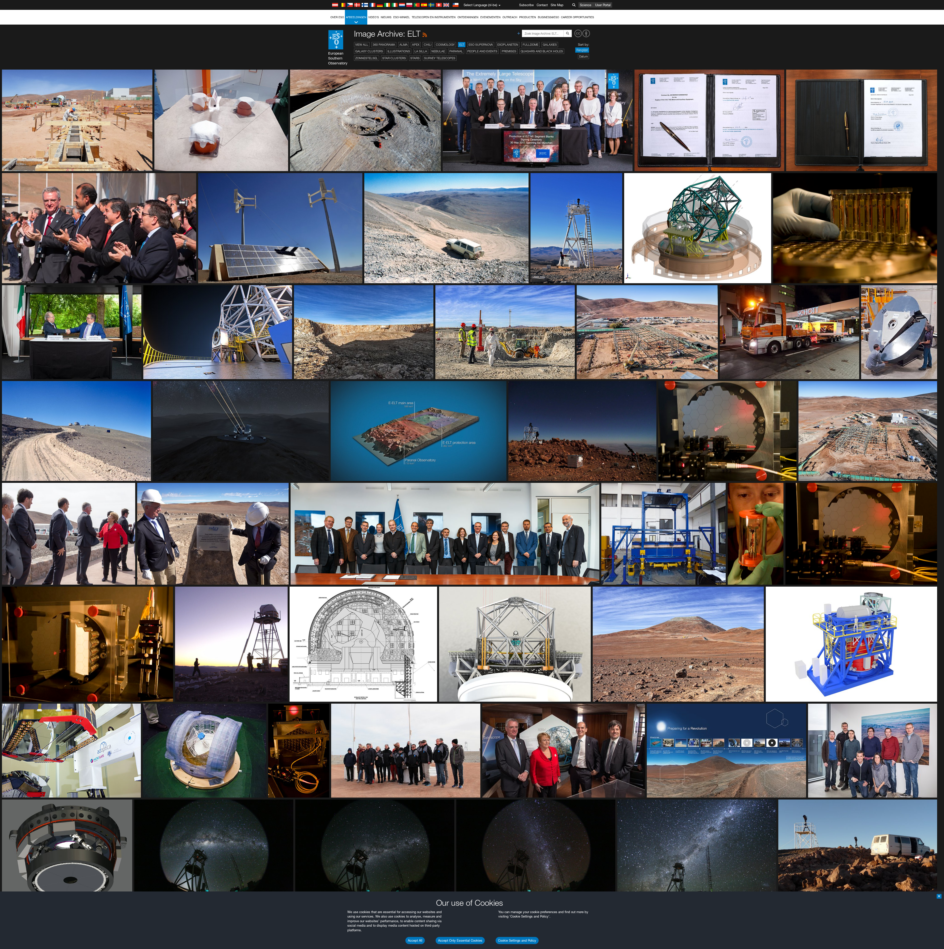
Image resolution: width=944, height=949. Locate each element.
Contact (542, 5)
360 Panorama (384, 44)
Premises (509, 51)
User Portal (603, 5)
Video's (373, 17)
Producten (527, 17)
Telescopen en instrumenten (434, 17)
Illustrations (398, 51)
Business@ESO (548, 17)
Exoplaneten (507, 44)
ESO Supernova (481, 44)
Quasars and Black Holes (542, 51)
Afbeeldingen (356, 17)
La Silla (420, 51)
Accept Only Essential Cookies (460, 940)
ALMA (403, 44)
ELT (461, 44)
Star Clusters (394, 58)
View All (361, 44)
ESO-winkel (401, 17)
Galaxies (550, 44)
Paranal (456, 51)
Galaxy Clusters (369, 51)
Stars (415, 58)
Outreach (509, 17)
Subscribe (526, 5)
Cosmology (445, 44)
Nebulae (438, 51)
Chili (427, 44)
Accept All (415, 940)
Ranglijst (582, 50)
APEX (415, 44)
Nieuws (386, 17)
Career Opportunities (577, 17)
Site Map (557, 5)
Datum (583, 56)
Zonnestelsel (366, 58)
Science (585, 5)
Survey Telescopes (439, 58)
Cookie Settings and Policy (517, 940)
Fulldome (530, 44)
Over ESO (337, 17)
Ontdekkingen (467, 17)
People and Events (482, 51)
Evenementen (490, 17)
